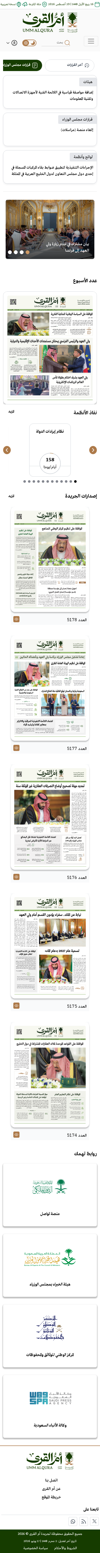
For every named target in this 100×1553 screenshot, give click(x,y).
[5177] (50, 688)
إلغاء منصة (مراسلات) (77, 130)
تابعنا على (91, 1509)
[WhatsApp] (72, 1521)
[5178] (50, 559)
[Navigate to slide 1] (28, 252)
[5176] (50, 816)
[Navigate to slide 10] (34, 481)
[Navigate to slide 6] (52, 481)
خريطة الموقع (51, 1497)
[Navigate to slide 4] (10, 252)
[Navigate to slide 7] (47, 481)
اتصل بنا (51, 1480)
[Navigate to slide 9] (38, 481)
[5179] (50, 347)
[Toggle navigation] (91, 41)
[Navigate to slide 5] (57, 481)
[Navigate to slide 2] (22, 252)
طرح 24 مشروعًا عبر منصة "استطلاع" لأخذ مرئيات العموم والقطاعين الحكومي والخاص (65, 244)
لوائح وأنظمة (83, 157)
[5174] (50, 1074)
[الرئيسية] (50, 22)
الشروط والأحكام (65, 1548)
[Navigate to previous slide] (7, 450)
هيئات (88, 82)
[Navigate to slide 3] (16, 252)
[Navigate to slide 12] (24, 481)
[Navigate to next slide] (93, 450)
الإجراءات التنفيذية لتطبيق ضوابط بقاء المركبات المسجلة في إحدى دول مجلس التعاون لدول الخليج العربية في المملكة (52, 170)
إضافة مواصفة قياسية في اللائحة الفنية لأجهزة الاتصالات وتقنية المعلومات (53, 95)
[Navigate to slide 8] (43, 481)
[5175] (50, 945)
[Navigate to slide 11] (29, 481)
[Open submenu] (7, 42)
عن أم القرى (51, 1488)
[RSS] (83, 1521)
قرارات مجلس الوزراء (77, 119)
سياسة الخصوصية (35, 1548)
